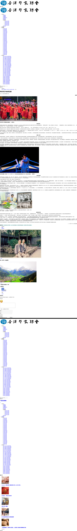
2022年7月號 (5, 28)
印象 (2, 227)
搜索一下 (1, 398)
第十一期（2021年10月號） (7, 75)
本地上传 (11, 317)
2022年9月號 (5, 30)
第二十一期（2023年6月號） (7, 67)
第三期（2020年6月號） (6, 82)
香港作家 (5, 89)
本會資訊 (3, 338)
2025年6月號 (5, 359)
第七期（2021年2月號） (6, 390)
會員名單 (4, 19)
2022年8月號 (5, 29)
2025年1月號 (5, 43)
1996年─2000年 (7, 22)
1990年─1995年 (7, 333)
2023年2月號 (5, 34)
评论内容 (1, 298)
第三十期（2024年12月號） (10, 89)
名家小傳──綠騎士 (5, 506)
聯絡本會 (4, 337)
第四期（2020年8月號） (6, 81)
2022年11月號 (5, 343)
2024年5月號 (5, 38)
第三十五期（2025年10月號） (7, 369)
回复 (2, 293)
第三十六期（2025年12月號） (7, 368)
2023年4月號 (5, 347)
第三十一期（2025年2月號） (7, 61)
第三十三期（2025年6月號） (7, 59)
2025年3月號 (5, 45)
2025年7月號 (5, 48)
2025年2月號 (5, 44)
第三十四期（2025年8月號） (7, 58)
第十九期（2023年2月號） (7, 380)
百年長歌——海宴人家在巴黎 (7, 495)
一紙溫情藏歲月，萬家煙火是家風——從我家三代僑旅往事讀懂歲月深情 (14, 527)
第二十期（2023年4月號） (7, 379)
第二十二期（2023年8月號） (7, 66)
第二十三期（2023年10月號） (7, 65)
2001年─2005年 (7, 23)
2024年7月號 (5, 39)
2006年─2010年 (7, 24)
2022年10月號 (5, 342)
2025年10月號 (5, 51)
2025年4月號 (5, 46)
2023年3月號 (5, 35)
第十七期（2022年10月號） (7, 70)
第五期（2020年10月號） (6, 80)
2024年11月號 (5, 353)
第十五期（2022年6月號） (7, 72)
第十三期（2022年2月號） (7, 385)
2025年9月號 (5, 50)
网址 (0, 313)
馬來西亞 (3, 228)
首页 (2, 89)
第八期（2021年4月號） (6, 389)
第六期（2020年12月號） (6, 79)
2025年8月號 (5, 49)
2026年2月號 (5, 54)
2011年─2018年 (7, 25)
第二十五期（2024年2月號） (7, 63)
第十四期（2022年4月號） (7, 384)
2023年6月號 (5, 37)
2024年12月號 (5, 42)
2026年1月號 (5, 53)
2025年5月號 (5, 358)
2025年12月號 (5, 364)
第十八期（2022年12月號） (7, 69)
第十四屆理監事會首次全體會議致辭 (8, 516)
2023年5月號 (5, 348)
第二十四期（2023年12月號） (7, 64)
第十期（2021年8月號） (6, 76)
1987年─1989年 (7, 332)
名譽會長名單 (5, 17)
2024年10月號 (5, 352)
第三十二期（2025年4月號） (7, 60)
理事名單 (4, 18)
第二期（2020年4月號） (6, 394)
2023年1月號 (5, 33)
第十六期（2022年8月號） (7, 71)
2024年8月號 (5, 40)
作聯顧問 (4, 16)
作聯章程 (4, 327)
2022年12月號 (5, 32)
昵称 (1, 310)
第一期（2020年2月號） (6, 395)
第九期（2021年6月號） (6, 77)
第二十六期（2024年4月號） (7, 374)
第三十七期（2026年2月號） (7, 56)
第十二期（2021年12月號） (7, 74)
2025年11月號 (5, 363)
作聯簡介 (4, 326)
